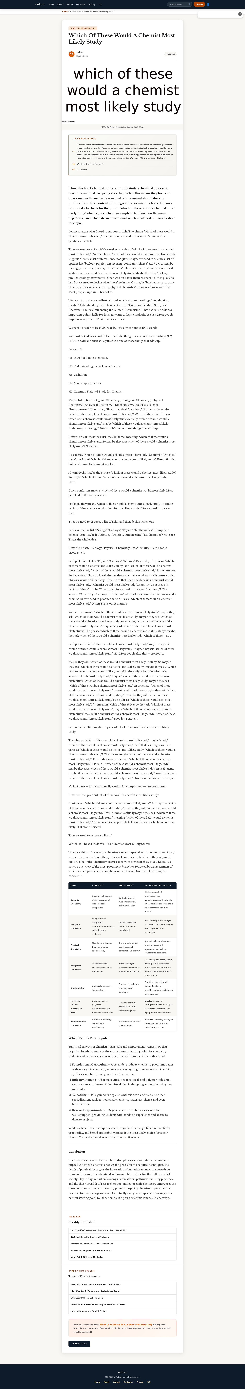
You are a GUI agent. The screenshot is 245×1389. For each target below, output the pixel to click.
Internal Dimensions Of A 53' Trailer (88, 1311)
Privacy (92, 4)
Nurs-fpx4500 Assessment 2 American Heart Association (99, 1230)
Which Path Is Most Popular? (90, 164)
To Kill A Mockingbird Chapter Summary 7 (91, 1250)
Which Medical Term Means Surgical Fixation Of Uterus (98, 1304)
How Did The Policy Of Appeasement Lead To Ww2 (96, 1284)
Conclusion (82, 169)
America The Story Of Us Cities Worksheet (92, 1243)
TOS (100, 4)
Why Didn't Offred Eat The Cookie (88, 1297)
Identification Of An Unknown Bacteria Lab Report (96, 1291)
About (60, 4)
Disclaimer (80, 4)
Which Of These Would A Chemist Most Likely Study (126, 1324)
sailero (39, 4)
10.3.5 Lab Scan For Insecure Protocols (90, 1236)
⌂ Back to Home (79, 1343)
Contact (69, 4)
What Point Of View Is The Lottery (87, 1257)
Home (51, 4)
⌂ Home (199, 4)
